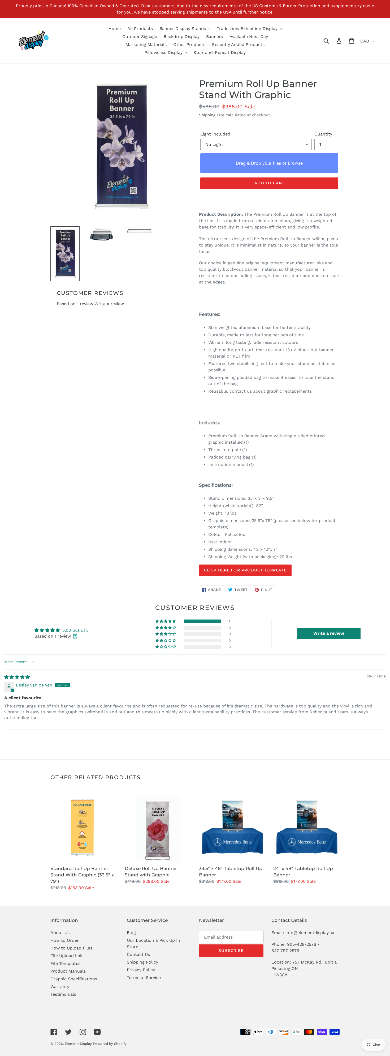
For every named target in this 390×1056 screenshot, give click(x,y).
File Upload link (66, 955)
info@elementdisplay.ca (309, 932)
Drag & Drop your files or (269, 163)
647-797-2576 (285, 950)
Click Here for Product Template (245, 570)
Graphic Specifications (73, 978)
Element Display (78, 1044)
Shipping (207, 115)
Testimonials (63, 994)
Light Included (215, 134)
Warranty (59, 986)
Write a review (109, 303)
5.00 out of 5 (75, 630)
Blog (131, 932)
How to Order (64, 940)
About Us (60, 932)
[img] (17, 677)
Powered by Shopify (110, 1044)
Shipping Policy (142, 962)
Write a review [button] (328, 633)
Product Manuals (68, 971)
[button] (166, 621)
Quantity (323, 134)
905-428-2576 (301, 944)
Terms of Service (144, 977)
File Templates (65, 963)
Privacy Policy (141, 969)
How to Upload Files (71, 948)
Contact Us (138, 954)
